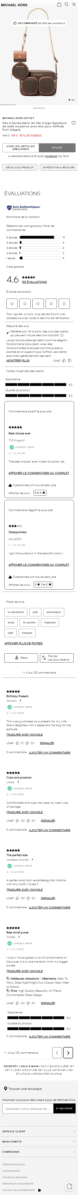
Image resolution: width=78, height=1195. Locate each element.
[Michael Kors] (14, 4)
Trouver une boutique (25, 1088)
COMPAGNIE (11, 1151)
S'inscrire (64, 1108)
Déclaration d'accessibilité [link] (17, 1183)
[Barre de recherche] (66, 4)
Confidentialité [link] (11, 1170)
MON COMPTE (12, 1141)
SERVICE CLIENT (14, 1131)
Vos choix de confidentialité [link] (18, 1189)
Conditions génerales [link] (14, 1177)
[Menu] (74, 4)
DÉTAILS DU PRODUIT (20, 167)
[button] (69, 1187)
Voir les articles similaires (21, 148)
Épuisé (57, 147)
